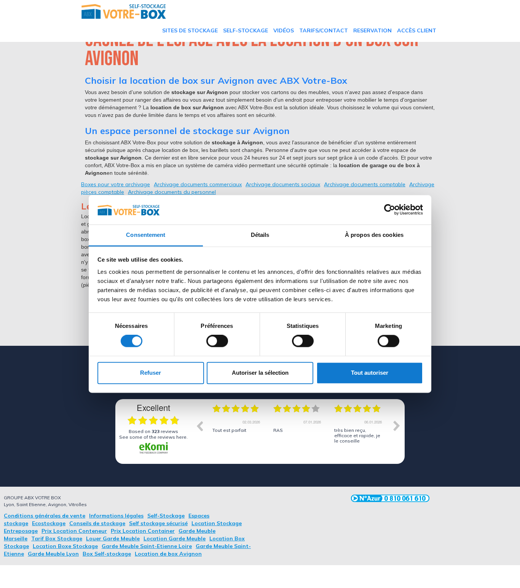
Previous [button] (199, 425)
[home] (123, 11)
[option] (237, 431)
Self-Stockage (245, 30)
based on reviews (153, 431)
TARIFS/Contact (323, 30)
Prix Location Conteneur (74, 530)
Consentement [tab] (145, 235)
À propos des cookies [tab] (374, 235)
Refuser (150, 372)
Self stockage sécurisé (158, 523)
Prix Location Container (143, 530)
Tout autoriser (369, 372)
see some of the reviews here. (153, 437)
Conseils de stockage (97, 523)
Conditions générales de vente (44, 515)
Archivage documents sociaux (283, 184)
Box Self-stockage (107, 553)
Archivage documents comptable (364, 184)
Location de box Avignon (168, 553)
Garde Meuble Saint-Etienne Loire (147, 546)
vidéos (283, 30)
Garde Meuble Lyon (53, 553)
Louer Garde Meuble (113, 538)
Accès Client (416, 30)
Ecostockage (48, 523)
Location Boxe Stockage (65, 546)
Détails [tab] (260, 235)
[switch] (217, 341)
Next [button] (396, 425)
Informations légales (116, 515)
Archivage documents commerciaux (198, 184)
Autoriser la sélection (260, 372)
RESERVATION (372, 30)
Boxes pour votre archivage (115, 184)
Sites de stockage (190, 30)
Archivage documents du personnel (172, 192)
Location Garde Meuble (175, 538)
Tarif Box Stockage (56, 538)
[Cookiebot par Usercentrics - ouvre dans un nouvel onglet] (389, 210)
